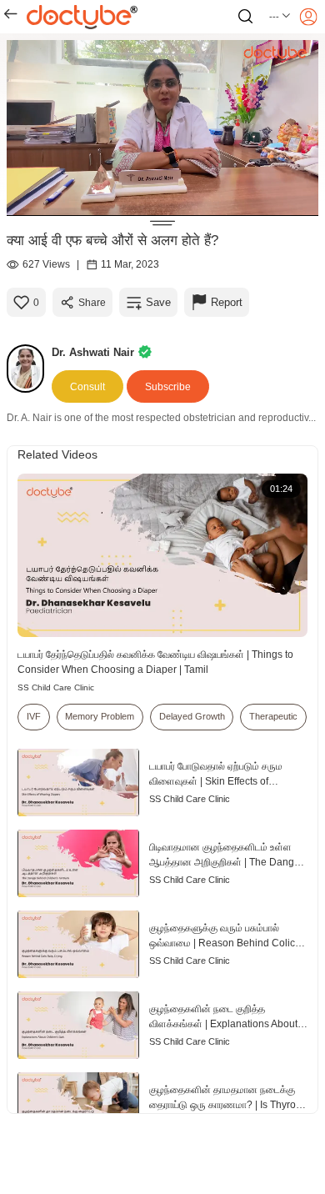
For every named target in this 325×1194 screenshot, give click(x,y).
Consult (87, 387)
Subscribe (168, 387)
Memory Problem (99, 716)
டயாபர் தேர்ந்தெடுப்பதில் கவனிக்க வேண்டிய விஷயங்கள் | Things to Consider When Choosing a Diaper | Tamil (155, 662)
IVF (34, 716)
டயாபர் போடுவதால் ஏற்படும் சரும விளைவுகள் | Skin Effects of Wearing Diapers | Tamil (215, 774)
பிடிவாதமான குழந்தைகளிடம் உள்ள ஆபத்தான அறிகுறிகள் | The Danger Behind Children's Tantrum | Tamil (226, 855)
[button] (280, 16)
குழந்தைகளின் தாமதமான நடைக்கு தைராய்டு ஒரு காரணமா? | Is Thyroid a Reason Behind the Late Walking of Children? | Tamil (228, 1098)
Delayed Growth (192, 716)
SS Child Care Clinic (56, 687)
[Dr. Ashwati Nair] (29, 368)
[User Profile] (308, 16)
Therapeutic (273, 716)
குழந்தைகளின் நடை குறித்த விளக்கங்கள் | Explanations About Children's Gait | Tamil (223, 1017)
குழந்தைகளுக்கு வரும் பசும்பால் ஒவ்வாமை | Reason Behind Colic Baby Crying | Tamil (222, 936)
